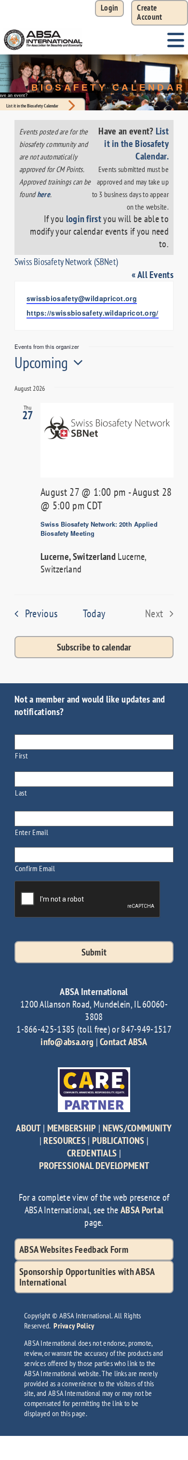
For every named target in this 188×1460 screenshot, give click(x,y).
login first (83, 218)
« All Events (153, 274)
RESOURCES (64, 1140)
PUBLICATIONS (118, 1140)
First (21, 755)
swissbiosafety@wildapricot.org (82, 298)
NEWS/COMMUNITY (137, 1128)
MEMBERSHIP (71, 1128)
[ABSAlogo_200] (43, 30)
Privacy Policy (74, 1325)
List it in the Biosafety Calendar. (136, 143)
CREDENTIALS (92, 1153)
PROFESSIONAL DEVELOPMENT (94, 1165)
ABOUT (28, 1128)
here (43, 194)
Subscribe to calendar (94, 647)
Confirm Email (35, 868)
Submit (94, 952)
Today (94, 613)
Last (21, 792)
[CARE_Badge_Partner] (94, 1072)
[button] (159, 13)
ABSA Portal (142, 1210)
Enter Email (31, 832)
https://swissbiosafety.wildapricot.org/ (93, 313)
